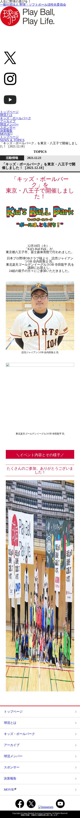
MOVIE (5, 133)
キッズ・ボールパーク (15, 118)
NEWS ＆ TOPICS (12, 140)
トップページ (9, 112)
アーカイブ (8, 121)
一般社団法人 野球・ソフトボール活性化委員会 (33, 4)
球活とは (6, 115)
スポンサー (8, 127)
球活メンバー (9, 124)
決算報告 (6, 130)
